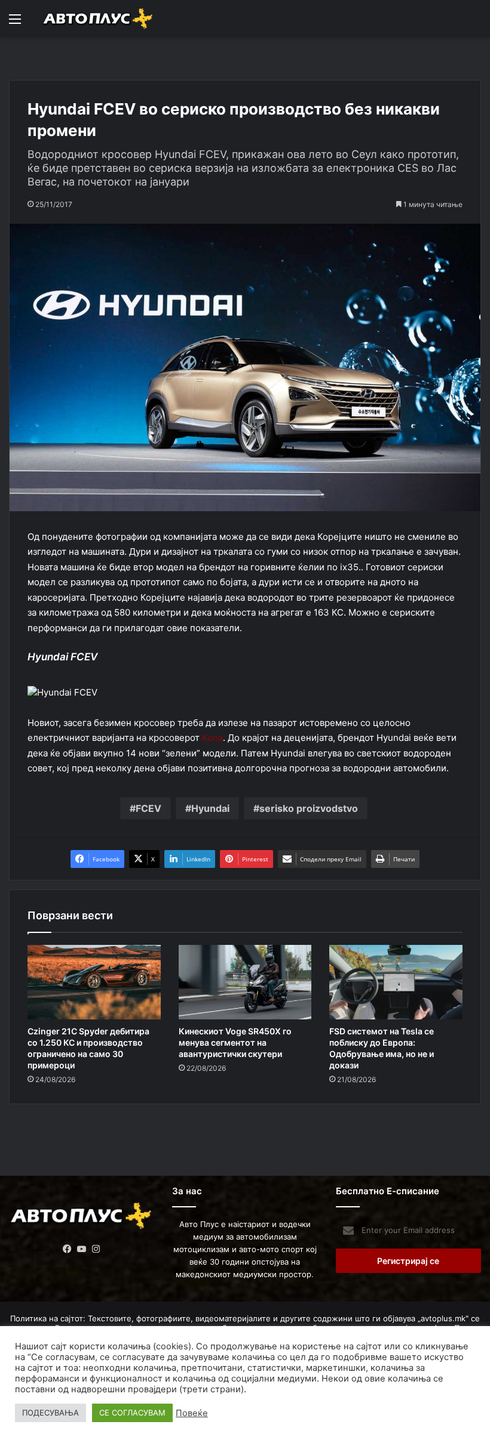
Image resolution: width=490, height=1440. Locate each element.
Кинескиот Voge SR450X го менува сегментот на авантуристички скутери (235, 1042)
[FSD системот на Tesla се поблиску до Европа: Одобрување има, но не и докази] (396, 982)
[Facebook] (67, 1249)
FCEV (148, 808)
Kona (212, 737)
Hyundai (210, 808)
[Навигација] (15, 23)
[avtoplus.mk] (98, 18)
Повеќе (192, 1413)
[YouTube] (82, 1249)
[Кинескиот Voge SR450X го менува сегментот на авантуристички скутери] (245, 982)
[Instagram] (96, 1249)
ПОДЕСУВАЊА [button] (50, 1412)
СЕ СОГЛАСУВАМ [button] (132, 1412)
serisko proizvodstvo (308, 808)
